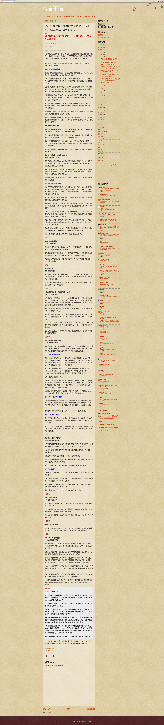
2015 (101, 107)
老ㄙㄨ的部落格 (104, 233)
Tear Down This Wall (105, 430)
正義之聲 (102, 370)
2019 (101, 117)
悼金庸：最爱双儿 (104, 278)
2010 (101, 45)
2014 (101, 54)
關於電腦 (102, 337)
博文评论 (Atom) (50, 712)
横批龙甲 (102, 265)
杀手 (101, 307)
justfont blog (103, 194)
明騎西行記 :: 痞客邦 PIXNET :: (108, 219)
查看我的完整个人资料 (103, 37)
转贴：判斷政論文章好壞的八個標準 (110, 74)
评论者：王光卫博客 (104, 260)
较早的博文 (91, 709)
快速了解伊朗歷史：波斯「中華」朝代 (108, 220)
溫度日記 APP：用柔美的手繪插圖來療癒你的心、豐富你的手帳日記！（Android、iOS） (109, 227)
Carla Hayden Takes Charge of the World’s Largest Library (108, 285)
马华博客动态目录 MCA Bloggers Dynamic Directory (108, 386)
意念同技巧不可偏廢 (104, 302)
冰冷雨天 (102, 342)
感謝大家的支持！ (104, 332)
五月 (102, 90)
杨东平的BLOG (104, 295)
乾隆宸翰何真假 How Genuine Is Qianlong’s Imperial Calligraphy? (107, 209)
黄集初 (101, 35)
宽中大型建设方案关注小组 (106, 374)
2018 (101, 114)
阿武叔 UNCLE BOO (105, 277)
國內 (56, 43)
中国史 (100, 158)
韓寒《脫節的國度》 (104, 381)
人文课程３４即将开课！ (105, 327)
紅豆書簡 (102, 206)
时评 (99, 140)
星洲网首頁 (47, 43)
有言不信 (53, 8)
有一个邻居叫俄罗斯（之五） (106, 343)
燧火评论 (100, 144)
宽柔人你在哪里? (104, 375)
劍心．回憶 (103, 187)
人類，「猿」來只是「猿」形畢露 (107, 215)
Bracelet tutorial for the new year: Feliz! (109, 360)
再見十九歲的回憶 (104, 364)
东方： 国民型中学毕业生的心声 (109, 62)
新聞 (52, 43)
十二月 (103, 104)
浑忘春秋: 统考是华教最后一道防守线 (109, 427)
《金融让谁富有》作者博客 (106, 246)
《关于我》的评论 (104, 259)
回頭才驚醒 (102, 366)
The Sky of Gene (104, 213)
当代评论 (100, 127)
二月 (102, 56)
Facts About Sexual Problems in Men (108, 266)
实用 (99, 142)
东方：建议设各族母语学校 (107, 64)
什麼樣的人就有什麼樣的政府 (106, 255)
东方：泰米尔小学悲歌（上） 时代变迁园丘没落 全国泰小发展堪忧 (110, 67)
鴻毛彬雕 (102, 289)
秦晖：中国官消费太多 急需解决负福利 (109, 399)
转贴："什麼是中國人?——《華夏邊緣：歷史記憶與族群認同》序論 (111, 79)
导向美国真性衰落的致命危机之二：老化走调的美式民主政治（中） (109, 249)
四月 (102, 88)
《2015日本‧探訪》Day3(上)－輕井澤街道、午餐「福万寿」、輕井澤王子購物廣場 (109, 321)
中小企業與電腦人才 (104, 338)
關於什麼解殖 (103, 313)
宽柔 (99, 136)
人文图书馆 (103, 325)
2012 (101, 49)
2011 (101, 47)
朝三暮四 (102, 306)
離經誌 (101, 300)
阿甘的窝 (102, 392)
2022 (101, 119)
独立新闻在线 (101, 131)
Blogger (84, 721)
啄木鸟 (101, 403)
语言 (99, 155)
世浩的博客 (103, 331)
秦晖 (101, 398)
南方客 (101, 353)
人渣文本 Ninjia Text (105, 312)
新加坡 (100, 151)
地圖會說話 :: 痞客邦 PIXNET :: (108, 424)
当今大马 (100, 129)
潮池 (101, 241)
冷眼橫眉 (102, 253)
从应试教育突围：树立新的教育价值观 (108, 296)
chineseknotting (104, 359)
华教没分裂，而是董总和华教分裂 (107, 354)
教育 (49, 650)
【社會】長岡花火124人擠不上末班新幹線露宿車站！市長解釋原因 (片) (109, 189)
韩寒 (101, 421)
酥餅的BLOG (103, 224)
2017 (101, 112)
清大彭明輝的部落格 (105, 200)
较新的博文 (46, 709)
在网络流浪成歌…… (105, 283)
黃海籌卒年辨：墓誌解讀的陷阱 (107, 349)
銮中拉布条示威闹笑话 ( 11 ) (106, 404)
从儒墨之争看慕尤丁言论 (105, 393)
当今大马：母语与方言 (106, 82)
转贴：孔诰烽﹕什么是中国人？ (109, 76)
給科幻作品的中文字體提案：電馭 (107, 195)
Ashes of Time (104, 380)
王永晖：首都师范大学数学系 (107, 418)
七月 (102, 95)
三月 (102, 85)
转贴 (99, 160)
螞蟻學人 (102, 348)
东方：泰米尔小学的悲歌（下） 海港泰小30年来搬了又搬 (110, 71)
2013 (101, 52)
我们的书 (102, 291)
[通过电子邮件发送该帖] (62, 648)
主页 (68, 709)
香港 (99, 149)
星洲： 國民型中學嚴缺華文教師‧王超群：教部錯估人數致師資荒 (110, 59)
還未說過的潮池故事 (104, 242)
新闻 (52, 650)
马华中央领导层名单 (104, 388)
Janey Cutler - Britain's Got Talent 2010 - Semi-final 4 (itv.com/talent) (71, 16)
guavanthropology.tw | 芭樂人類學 (109, 416)
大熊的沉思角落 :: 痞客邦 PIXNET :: (109, 270)
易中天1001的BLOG (105, 413)
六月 (102, 92)
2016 (101, 110)
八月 (102, 97)
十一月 (103, 102)
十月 (102, 99)
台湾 (99, 147)
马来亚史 (100, 138)
